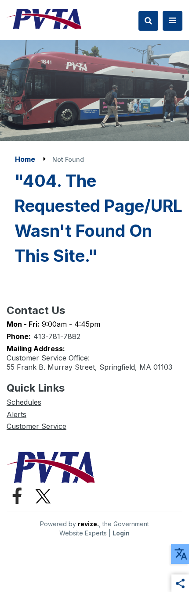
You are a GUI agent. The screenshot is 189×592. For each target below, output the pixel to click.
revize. (88, 524)
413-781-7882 (56, 336)
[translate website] (180, 554)
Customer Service (36, 426)
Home (25, 159)
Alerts (16, 414)
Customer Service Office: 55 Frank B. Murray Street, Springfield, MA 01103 (89, 362)
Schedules (24, 402)
